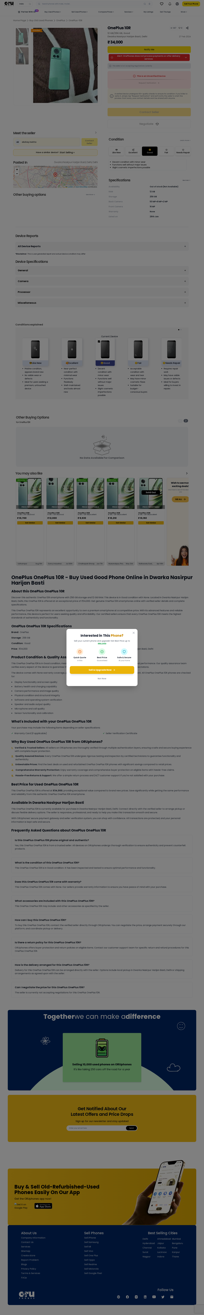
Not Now (102, 678)
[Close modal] (133, 633)
